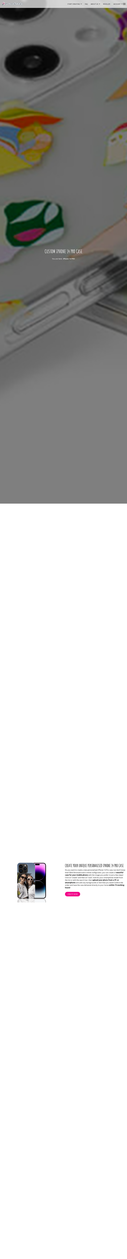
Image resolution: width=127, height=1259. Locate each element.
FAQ (86, 4)
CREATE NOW (72, 894)
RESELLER (106, 4)
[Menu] (124, 4)
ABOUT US (94, 4)
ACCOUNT (117, 4)
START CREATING (73, 4)
